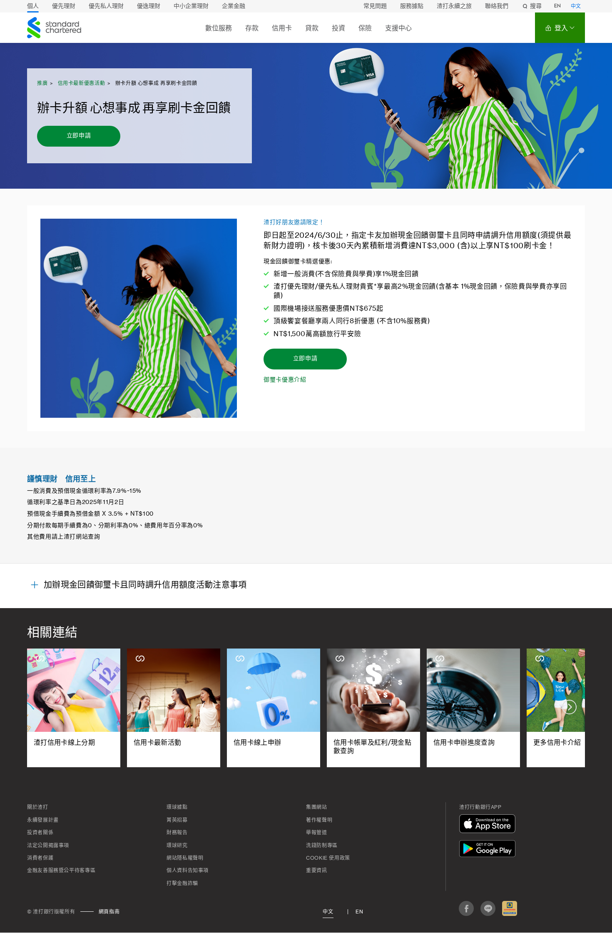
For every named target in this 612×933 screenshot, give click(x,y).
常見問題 (375, 6)
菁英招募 (177, 820)
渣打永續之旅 (454, 6)
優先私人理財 (106, 6)
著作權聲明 (319, 820)
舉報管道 (316, 832)
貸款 (311, 28)
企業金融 (233, 6)
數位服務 (218, 28)
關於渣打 (37, 807)
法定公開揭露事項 (48, 845)
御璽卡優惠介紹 (285, 380)
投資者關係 (40, 832)
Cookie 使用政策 (328, 858)
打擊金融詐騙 (182, 883)
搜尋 (536, 6)
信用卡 (282, 28)
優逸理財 (148, 6)
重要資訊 (316, 870)
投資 (338, 28)
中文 (576, 6)
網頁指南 (109, 911)
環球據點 (177, 807)
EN (557, 6)
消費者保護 (40, 858)
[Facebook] (466, 908)
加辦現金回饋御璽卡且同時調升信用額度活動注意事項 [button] (145, 585)
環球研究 (177, 845)
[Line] (487, 908)
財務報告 (177, 832)
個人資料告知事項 (188, 870)
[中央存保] (509, 908)
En (359, 911)
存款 (252, 28)
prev (42, 707)
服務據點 (411, 6)
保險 (365, 28)
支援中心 (398, 28)
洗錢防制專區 (322, 845)
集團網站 (316, 807)
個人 (33, 6)
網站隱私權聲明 (185, 858)
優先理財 (63, 6)
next (569, 707)
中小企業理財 (191, 6)
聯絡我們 (496, 6)
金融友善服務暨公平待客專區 (61, 870)
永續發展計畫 (43, 820)
